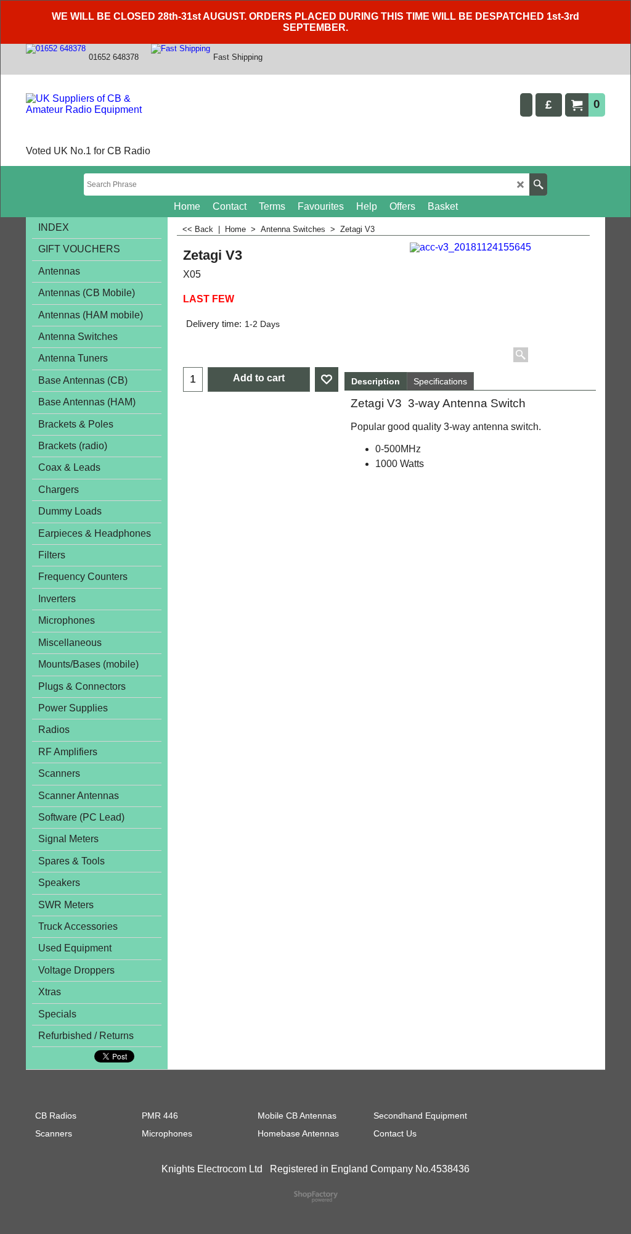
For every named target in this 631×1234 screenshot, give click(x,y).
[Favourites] (326, 379)
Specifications (440, 381)
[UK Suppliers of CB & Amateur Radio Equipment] (96, 118)
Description (375, 381)
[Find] (538, 184)
